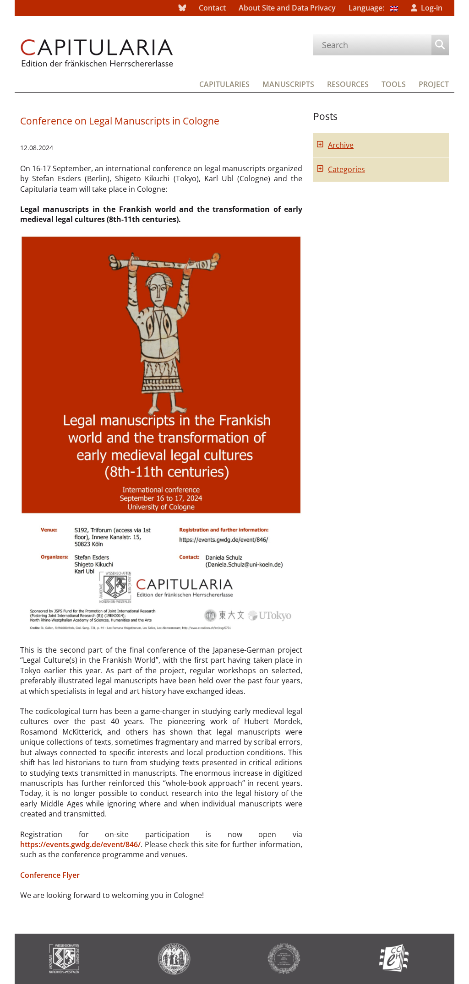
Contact (212, 8)
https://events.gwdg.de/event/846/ (80, 844)
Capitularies (224, 84)
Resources (348, 84)
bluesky (182, 8)
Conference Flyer (50, 875)
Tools (394, 84)
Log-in (431, 8)
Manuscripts (288, 84)
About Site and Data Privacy (287, 8)
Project (434, 84)
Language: (367, 8)
